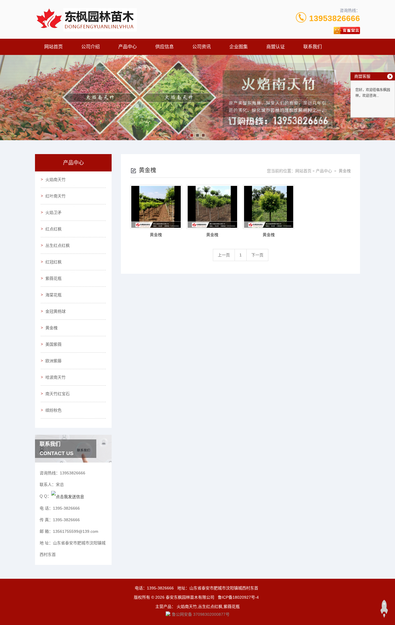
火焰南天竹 (55, 179)
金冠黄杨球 (55, 311)
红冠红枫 (53, 262)
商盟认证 (275, 46)
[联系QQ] (67, 496)
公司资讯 (201, 46)
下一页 (257, 255)
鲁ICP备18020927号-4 (238, 597)
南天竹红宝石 (57, 393)
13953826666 (334, 18)
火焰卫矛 (53, 212)
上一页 (224, 255)
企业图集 (238, 46)
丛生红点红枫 (57, 245)
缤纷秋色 (53, 410)
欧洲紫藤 (53, 360)
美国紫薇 (53, 344)
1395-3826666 (160, 588)
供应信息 (164, 46)
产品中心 (127, 46)
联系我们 (312, 46)
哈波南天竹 (55, 377)
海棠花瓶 (53, 295)
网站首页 (53, 46)
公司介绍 (90, 46)
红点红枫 (53, 229)
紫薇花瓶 (53, 278)
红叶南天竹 (55, 196)
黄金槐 (51, 328)
